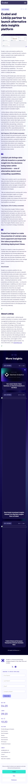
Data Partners (5, 9)
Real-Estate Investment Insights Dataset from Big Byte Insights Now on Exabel (14, 514)
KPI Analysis (3, 741)
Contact (3, 754)
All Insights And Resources (13, 650)
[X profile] (12, 667)
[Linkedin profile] (15, 667)
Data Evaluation (4, 739)
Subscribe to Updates (5, 758)
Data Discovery (4, 737)
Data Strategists (4, 733)
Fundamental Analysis (6, 743)
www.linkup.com (17, 342)
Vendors (3, 735)
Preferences (14, 780)
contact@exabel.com (5, 752)
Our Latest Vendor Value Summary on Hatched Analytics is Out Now (14, 386)
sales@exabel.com (5, 750)
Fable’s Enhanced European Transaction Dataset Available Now (14, 643)
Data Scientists (4, 731)
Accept (14, 771)
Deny (14, 775)
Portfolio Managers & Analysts (7, 729)
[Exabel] (5, 2)
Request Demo (4, 756)
